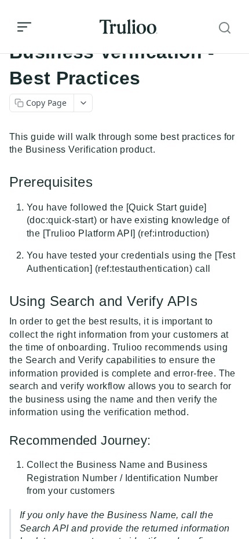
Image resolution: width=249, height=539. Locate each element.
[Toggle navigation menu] (24, 26)
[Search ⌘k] (224, 27)
